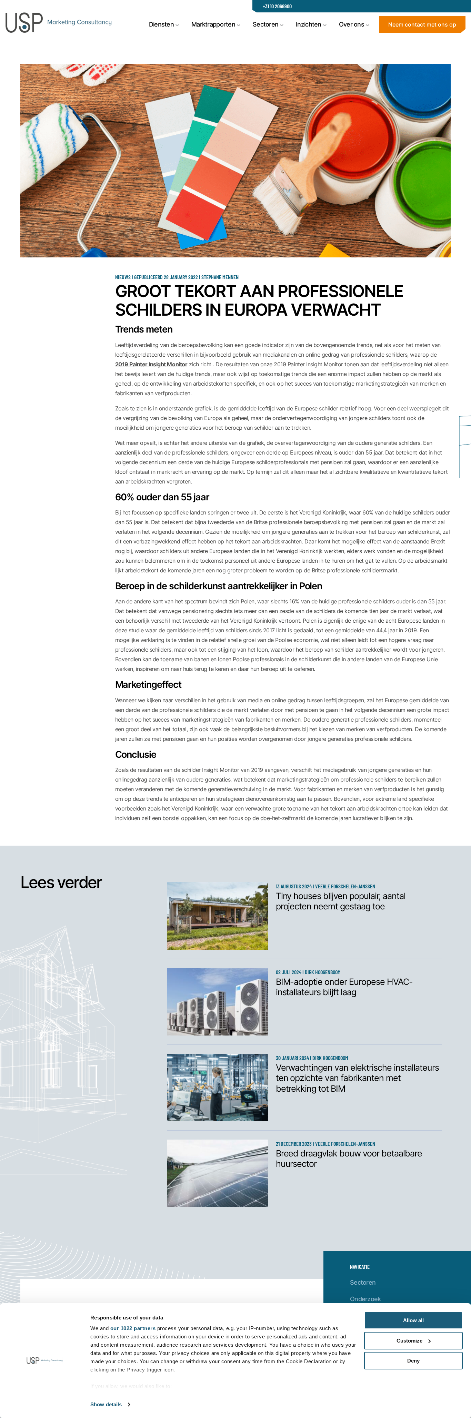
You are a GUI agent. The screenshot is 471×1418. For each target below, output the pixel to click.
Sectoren (362, 1282)
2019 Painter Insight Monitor (151, 364)
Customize (409, 1341)
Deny (413, 1361)
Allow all (413, 1320)
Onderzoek (365, 1298)
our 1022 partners (133, 1328)
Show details (106, 1404)
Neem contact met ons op (422, 24)
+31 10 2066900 (277, 6)
